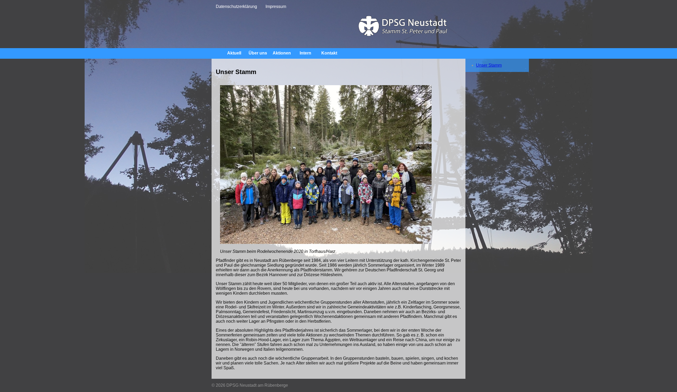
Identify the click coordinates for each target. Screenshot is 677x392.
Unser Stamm (489, 65)
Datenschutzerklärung (236, 6)
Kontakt (329, 53)
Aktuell (234, 53)
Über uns (258, 53)
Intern (305, 53)
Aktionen (282, 53)
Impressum (276, 6)
